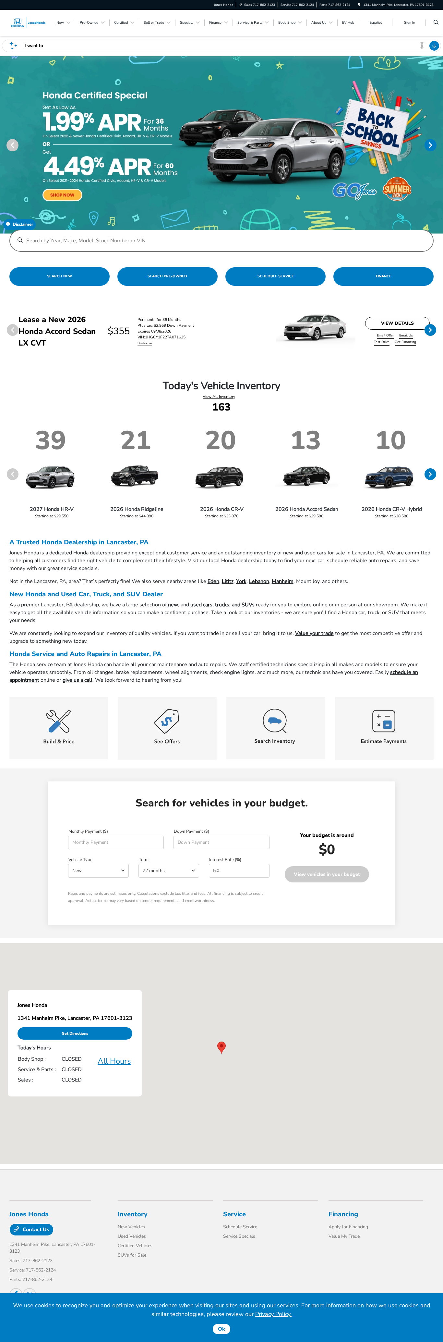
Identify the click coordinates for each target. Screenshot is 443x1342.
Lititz (227, 581)
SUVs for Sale (132, 1255)
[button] (221, 1048)
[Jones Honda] (28, 22)
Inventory (133, 1214)
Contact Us (35, 1229)
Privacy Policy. (273, 1314)
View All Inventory (219, 396)
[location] (359, 5)
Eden (213, 581)
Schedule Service (240, 1227)
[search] (436, 23)
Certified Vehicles (135, 1246)
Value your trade (314, 633)
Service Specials (239, 1236)
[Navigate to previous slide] (5, 145)
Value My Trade (344, 1236)
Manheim (282, 581)
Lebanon (259, 581)
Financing (343, 1214)
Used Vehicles (132, 1236)
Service (234, 1214)
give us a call (77, 680)
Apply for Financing (348, 1227)
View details (397, 323)
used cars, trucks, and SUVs (222, 604)
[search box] (221, 237)
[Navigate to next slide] (438, 145)
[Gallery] (221, 145)
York (241, 581)
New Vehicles (131, 1227)
